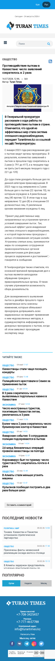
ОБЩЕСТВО (9, 59)
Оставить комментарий (19, 505)
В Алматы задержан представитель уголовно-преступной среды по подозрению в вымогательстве (24, 568)
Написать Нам (27, 634)
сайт (11, 143)
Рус (46, 4)
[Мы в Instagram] (34, 643)
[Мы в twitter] (41, 643)
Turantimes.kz (26, 139)
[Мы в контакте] (19, 643)
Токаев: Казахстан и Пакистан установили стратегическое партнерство (21, 535)
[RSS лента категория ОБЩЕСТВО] (50, 62)
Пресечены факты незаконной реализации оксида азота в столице (25, 551)
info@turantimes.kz (28, 629)
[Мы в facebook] (12, 643)
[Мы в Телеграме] (26, 643)
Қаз (38, 4)
